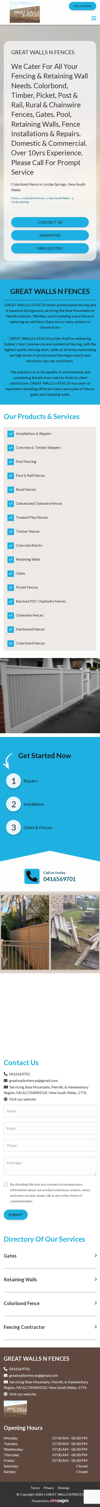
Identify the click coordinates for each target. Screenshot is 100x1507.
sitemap (64, 1488)
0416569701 (59, 879)
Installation (34, 804)
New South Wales (60, 198)
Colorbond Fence (34, 198)
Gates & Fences (38, 827)
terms (35, 1488)
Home (15, 198)
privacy (48, 1488)
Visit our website (22, 1099)
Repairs (31, 780)
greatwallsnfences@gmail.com (33, 1080)
